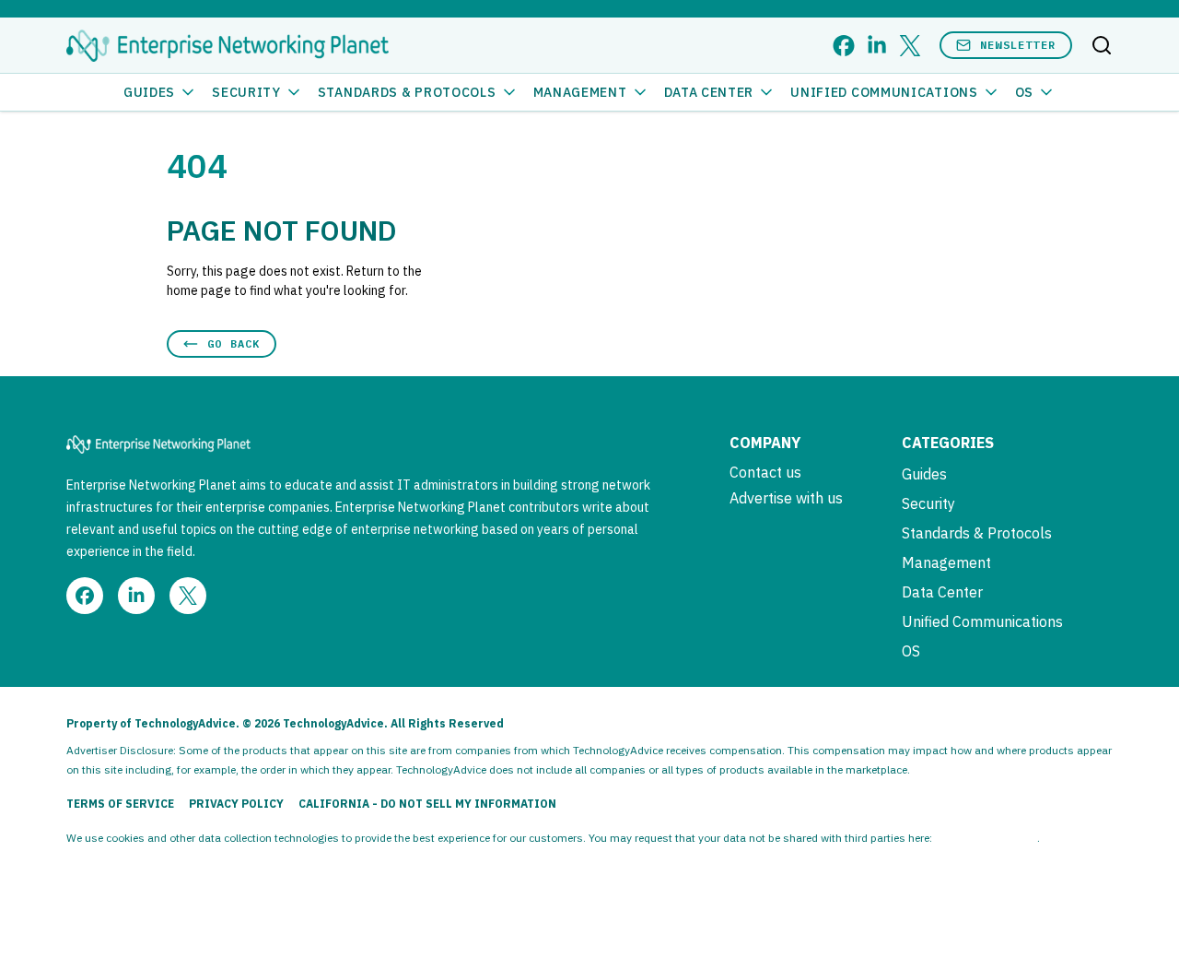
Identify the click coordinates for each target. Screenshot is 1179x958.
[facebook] (844, 45)
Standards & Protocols (407, 92)
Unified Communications (883, 92)
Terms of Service (120, 803)
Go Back (233, 343)
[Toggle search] (1102, 45)
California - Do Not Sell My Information (427, 803)
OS (1024, 92)
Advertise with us (786, 498)
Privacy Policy (236, 803)
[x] (910, 45)
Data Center (709, 92)
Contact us (765, 472)
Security (246, 92)
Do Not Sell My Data (986, 838)
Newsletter (1018, 45)
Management (580, 92)
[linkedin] (877, 45)
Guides (149, 92)
